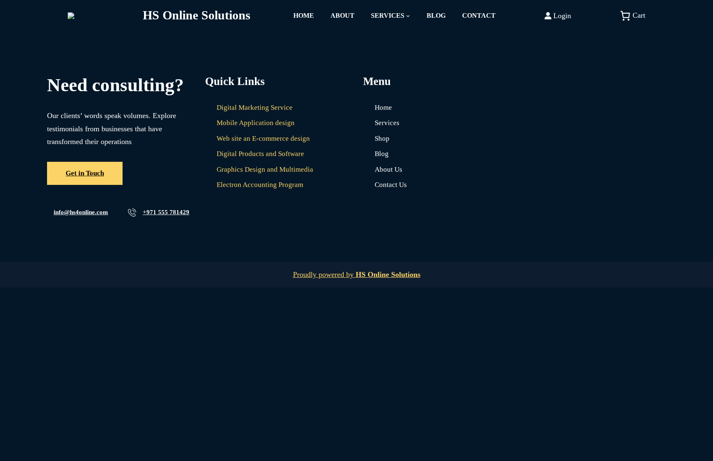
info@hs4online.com (81, 212)
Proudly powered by (356, 274)
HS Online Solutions (196, 15)
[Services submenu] (408, 16)
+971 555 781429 (166, 212)
